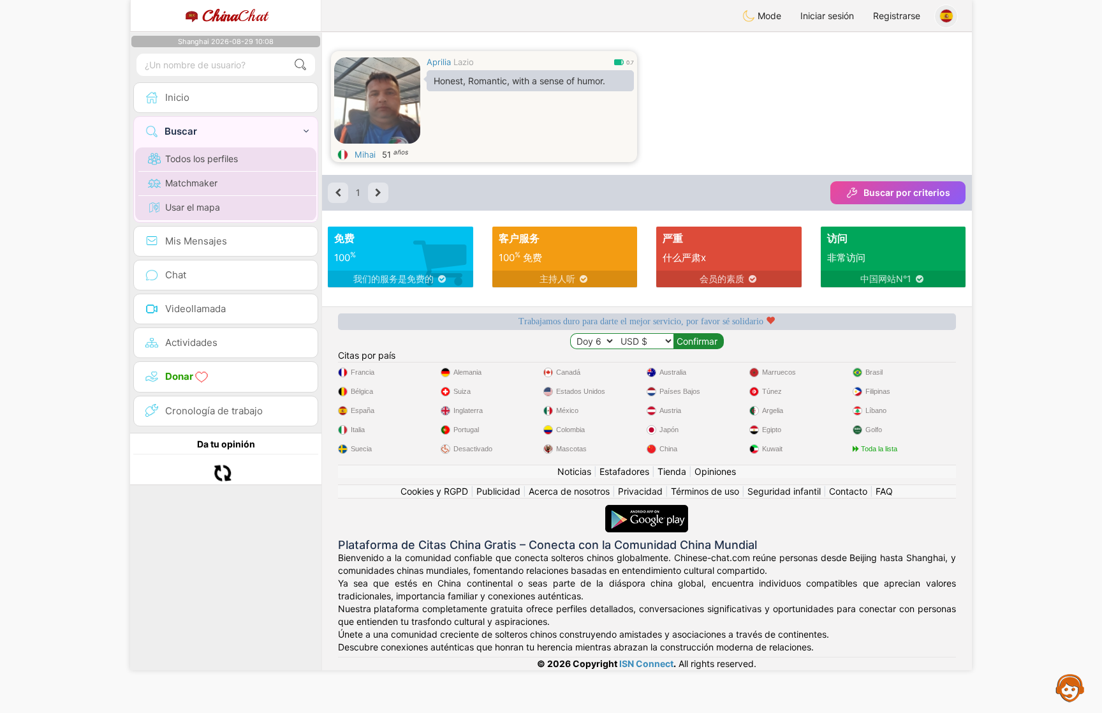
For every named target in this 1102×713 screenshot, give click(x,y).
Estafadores (624, 471)
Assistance (1070, 687)
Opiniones (715, 471)
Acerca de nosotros (569, 491)
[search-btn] (300, 65)
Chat (234, 16)
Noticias (574, 471)
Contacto (848, 491)
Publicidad (498, 491)
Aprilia (439, 62)
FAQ (884, 491)
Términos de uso (705, 491)
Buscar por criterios (906, 192)
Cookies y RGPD (434, 491)
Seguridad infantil (784, 491)
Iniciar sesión (827, 15)
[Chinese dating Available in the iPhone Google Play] (646, 511)
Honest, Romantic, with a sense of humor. (519, 80)
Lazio (463, 62)
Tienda (672, 471)
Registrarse (896, 15)
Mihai (365, 154)
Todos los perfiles (201, 158)
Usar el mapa (192, 207)
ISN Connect (646, 663)
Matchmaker (191, 182)
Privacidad (640, 491)
